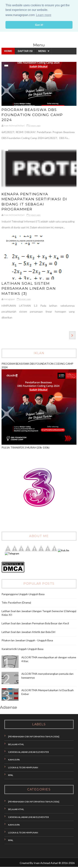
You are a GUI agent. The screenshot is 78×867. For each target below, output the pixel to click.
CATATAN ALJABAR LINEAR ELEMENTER (26, 241)
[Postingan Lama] (72, 335)
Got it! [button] (39, 24)
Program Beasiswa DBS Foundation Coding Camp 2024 (32, 114)
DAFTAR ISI (25, 51)
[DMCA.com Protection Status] (13, 571)
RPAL (10, 775)
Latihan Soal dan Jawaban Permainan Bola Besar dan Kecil (35, 623)
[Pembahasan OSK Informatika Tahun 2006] (33, 736)
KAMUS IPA (14, 759)
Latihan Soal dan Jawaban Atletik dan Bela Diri (28, 631)
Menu (42, 51)
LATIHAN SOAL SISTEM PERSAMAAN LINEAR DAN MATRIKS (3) (29, 288)
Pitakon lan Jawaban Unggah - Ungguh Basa (27, 640)
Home (8, 51)
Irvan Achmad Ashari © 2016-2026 (54, 863)
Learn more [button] (43, 15)
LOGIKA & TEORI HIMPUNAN (23, 767)
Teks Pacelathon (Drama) (16, 602)
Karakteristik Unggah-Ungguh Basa (22, 648)
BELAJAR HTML (16, 744)
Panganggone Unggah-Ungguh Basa (23, 594)
